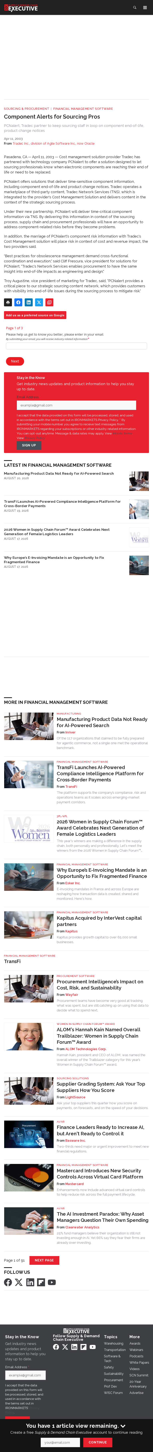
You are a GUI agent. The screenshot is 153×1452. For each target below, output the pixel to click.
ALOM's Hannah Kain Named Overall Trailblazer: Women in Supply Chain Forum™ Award (98, 1036)
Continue (98, 1442)
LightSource (75, 1097)
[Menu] (145, 8)
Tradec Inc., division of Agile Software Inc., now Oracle (53, 143)
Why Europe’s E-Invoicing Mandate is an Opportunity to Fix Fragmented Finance (54, 559)
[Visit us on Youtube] (52, 1282)
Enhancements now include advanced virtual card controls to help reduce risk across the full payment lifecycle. (101, 1192)
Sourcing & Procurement (26, 109)
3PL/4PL (62, 816)
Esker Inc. (73, 883)
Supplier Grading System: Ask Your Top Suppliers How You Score (101, 1087)
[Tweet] (39, 302)
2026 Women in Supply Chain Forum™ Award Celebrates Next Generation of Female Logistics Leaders (57, 531)
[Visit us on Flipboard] (41, 1282)
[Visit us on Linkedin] (30, 1282)
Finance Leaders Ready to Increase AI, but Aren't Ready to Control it (100, 1130)
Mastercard (74, 1184)
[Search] (135, 8)
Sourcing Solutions (73, 1078)
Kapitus (71, 931)
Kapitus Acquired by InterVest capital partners (99, 921)
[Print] (8, 302)
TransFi (71, 787)
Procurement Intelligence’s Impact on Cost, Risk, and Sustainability (100, 985)
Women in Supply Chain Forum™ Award (86, 1024)
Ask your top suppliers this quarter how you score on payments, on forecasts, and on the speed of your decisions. (102, 1105)
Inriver (70, 732)
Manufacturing (69, 713)
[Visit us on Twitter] (19, 1282)
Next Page (44, 1260)
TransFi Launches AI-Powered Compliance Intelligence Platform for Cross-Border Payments (62, 503)
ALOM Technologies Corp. (86, 1049)
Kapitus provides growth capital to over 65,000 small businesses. (97, 939)
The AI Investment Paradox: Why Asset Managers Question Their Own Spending (102, 1217)
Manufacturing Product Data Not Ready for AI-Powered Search (59, 473)
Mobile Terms (122, 433)
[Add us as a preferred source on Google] (49, 302)
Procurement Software (76, 976)
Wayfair (71, 995)
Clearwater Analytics (82, 1227)
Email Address (29, 397)
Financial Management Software (83, 109)
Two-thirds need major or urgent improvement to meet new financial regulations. (103, 1148)
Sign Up (29, 445)
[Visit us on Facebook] (8, 1282)
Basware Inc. (75, 1140)
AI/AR (61, 1121)
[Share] (18, 302)
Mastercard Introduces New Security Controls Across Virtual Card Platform (100, 1174)
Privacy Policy (35, 438)
